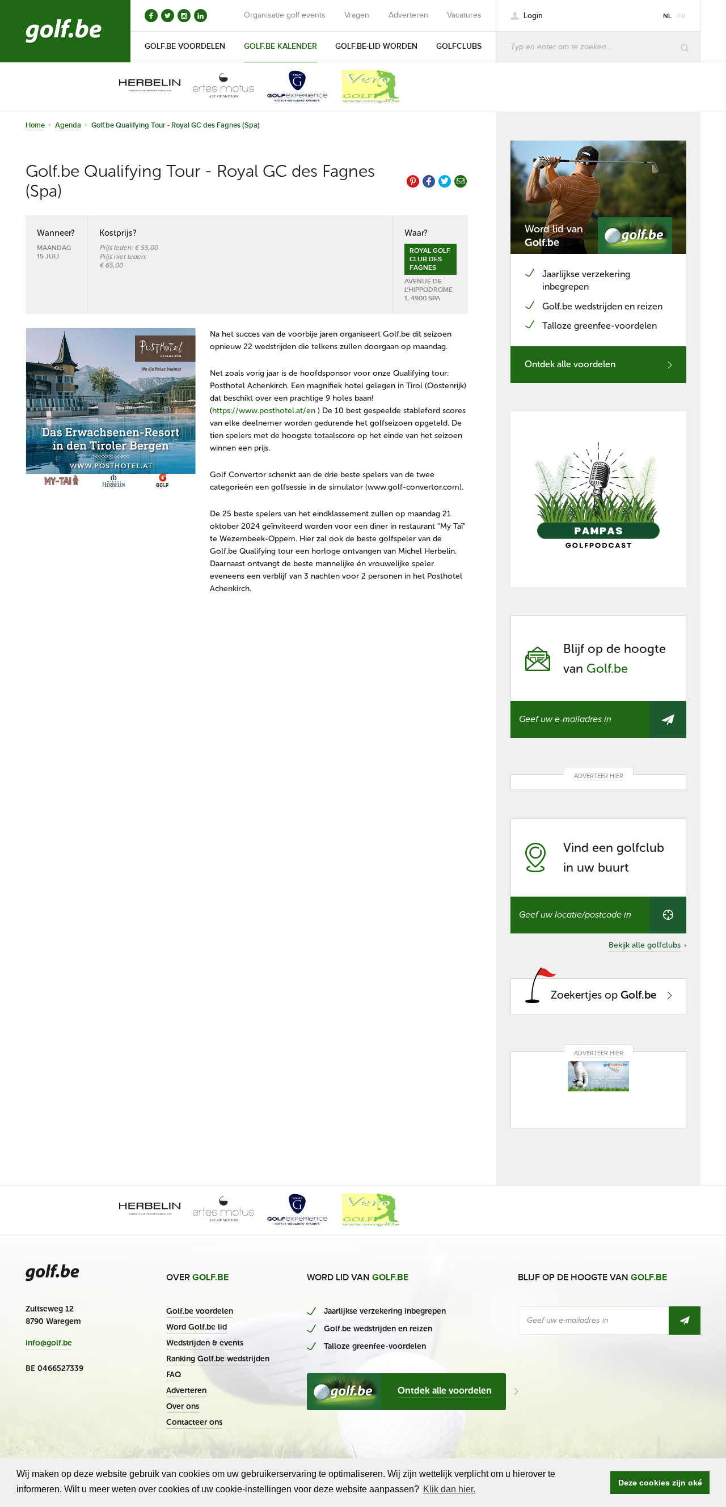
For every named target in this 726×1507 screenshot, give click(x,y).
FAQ (173, 1374)
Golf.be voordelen (199, 1311)
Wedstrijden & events (204, 1343)
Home (35, 125)
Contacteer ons (194, 1422)
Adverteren (408, 15)
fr (681, 16)
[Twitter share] (444, 181)
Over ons (182, 1406)
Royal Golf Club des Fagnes (430, 259)
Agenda (68, 125)
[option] (142, 87)
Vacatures (464, 15)
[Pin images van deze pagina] (413, 181)
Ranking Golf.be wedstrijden (217, 1359)
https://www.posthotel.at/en (263, 410)
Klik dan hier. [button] (449, 1489)
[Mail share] (460, 181)
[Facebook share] (428, 181)
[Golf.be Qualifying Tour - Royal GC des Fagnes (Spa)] (111, 408)
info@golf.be (49, 1343)
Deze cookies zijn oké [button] (660, 1482)
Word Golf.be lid (196, 1327)
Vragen (356, 15)
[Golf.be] (64, 31)
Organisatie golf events (285, 15)
